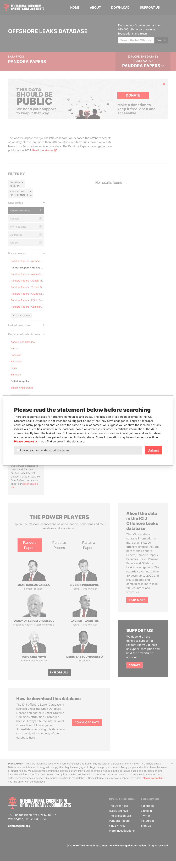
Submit (153, 450)
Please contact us (26, 441)
